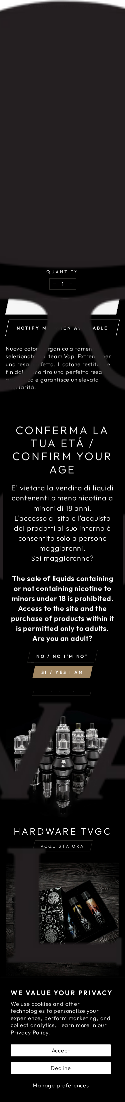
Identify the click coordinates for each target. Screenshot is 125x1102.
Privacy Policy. (30, 1032)
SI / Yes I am (62, 672)
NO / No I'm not (62, 656)
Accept (61, 1050)
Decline (61, 1067)
